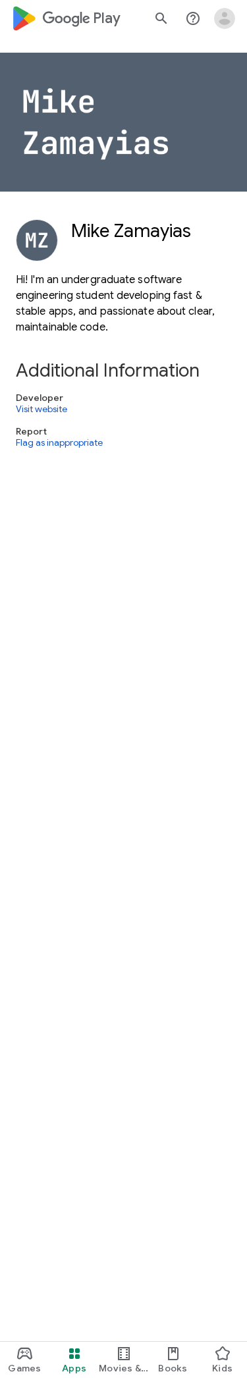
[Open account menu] (224, 18)
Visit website (41, 409)
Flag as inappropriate (59, 443)
